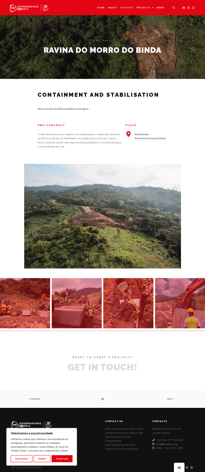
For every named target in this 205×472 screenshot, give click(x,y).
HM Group (17, 467)
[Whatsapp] (193, 8)
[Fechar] (73, 431)
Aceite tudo (62, 458)
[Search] (174, 8)
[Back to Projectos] (102, 399)
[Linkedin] (184, 8)
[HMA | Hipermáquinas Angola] (30, 7)
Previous (35, 399)
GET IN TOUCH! (102, 367)
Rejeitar (42, 458)
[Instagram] (188, 8)
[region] (41, 447)
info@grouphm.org (166, 444)
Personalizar (21, 458)
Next (170, 399)
